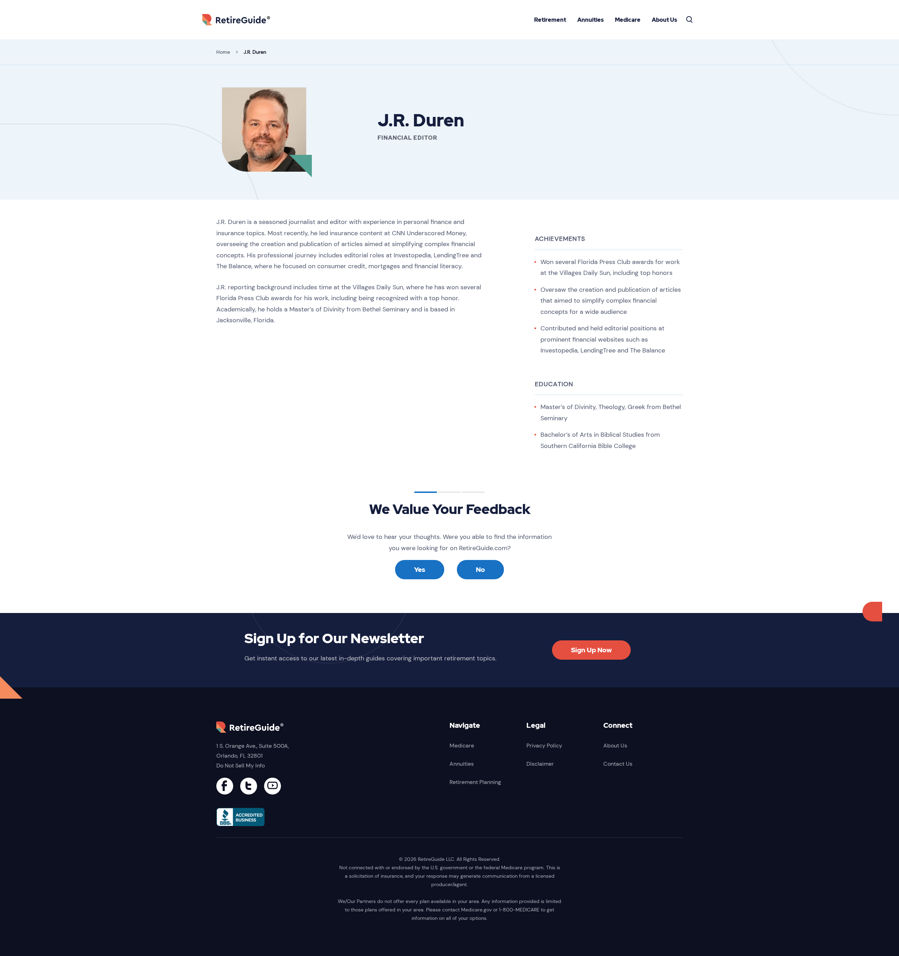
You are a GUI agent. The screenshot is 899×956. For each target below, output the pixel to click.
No (480, 569)
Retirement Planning (475, 782)
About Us (664, 20)
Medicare (628, 20)
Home (223, 52)
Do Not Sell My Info (240, 765)
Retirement (550, 20)
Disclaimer (540, 763)
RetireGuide (238, 19)
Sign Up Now (591, 650)
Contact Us (617, 763)
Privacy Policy (544, 745)
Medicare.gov (476, 909)
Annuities (590, 20)
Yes (419, 569)
